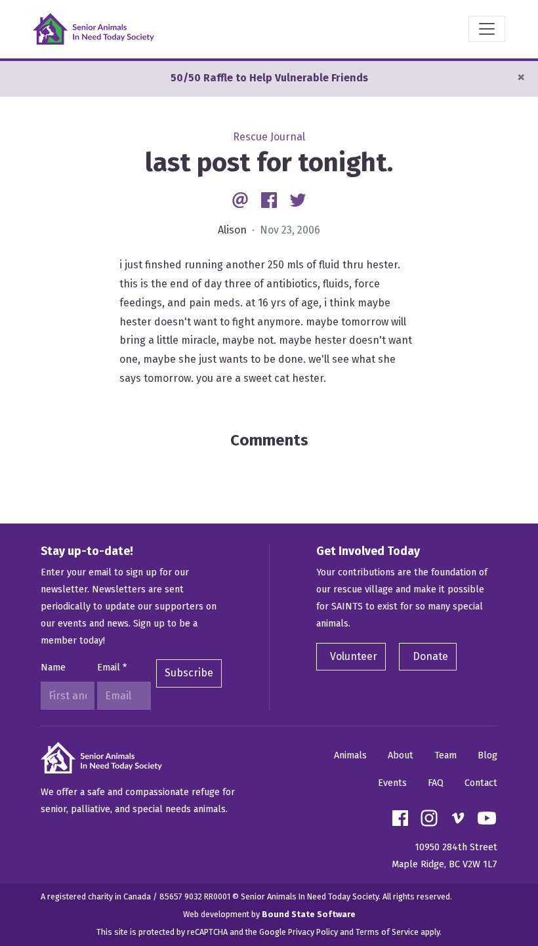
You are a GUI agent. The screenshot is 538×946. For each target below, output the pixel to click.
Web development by (269, 914)
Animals (350, 755)
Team (445, 755)
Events (392, 783)
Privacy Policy (313, 932)
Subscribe (189, 673)
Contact (481, 783)
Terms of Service (387, 932)
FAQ (436, 783)
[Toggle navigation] (486, 29)
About (400, 755)
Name (53, 667)
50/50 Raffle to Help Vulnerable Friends (269, 78)
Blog (487, 755)
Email (112, 667)
